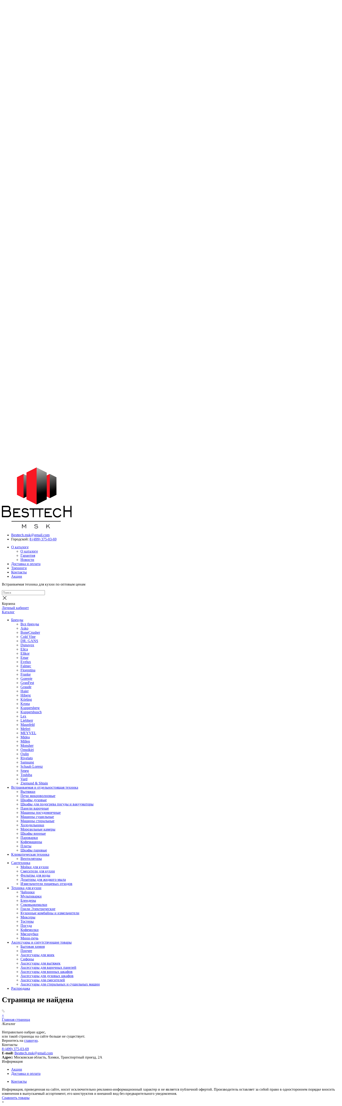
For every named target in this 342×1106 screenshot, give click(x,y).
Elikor (25, 653)
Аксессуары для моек (37, 955)
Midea (25, 737)
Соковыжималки (33, 905)
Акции (16, 576)
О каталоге (20, 547)
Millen (25, 741)
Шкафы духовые (33, 800)
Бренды (17, 620)
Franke (25, 674)
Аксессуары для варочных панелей (48, 967)
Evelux (25, 662)
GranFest (27, 683)
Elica (24, 649)
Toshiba (26, 775)
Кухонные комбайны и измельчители (49, 913)
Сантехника (20, 863)
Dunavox (27, 645)
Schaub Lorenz (31, 766)
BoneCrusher (30, 632)
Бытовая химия (32, 946)
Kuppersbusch (31, 712)
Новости (27, 560)
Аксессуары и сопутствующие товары (41, 942)
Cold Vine (28, 637)
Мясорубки (29, 934)
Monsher (27, 745)
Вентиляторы (31, 859)
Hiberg (25, 695)
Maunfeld (27, 725)
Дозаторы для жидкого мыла (43, 879)
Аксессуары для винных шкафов (46, 972)
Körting (26, 699)
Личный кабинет (15, 608)
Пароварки (29, 838)
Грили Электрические (37, 909)
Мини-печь (29, 938)
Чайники (27, 892)
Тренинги (19, 568)
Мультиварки (31, 896)
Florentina (27, 670)
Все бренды (29, 624)
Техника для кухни (26, 888)
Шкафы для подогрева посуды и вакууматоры (57, 804)
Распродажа (20, 988)
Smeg (24, 771)
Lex (23, 716)
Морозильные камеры (37, 829)
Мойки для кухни (34, 867)
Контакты (19, 572)
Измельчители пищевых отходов (46, 884)
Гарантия (27, 555)
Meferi (25, 729)
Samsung (27, 762)
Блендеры (28, 900)
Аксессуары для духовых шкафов (47, 976)
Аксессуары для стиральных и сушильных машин (60, 984)
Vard (23, 779)
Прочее (26, 951)
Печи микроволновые (37, 796)
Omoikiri (27, 750)
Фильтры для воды (35, 875)
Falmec (25, 666)
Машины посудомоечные (40, 812)
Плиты (25, 846)
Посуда (26, 926)
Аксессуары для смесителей (42, 980)
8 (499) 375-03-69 (43, 539)
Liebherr (26, 720)
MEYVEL (28, 733)
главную (31, 1040)
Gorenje (26, 678)
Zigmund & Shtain (34, 783)
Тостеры (27, 921)
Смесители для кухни (37, 871)
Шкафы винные (33, 833)
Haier (24, 691)
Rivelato (26, 758)
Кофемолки (29, 930)
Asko (24, 628)
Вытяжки (27, 792)
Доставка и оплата (25, 564)
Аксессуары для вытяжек (40, 963)
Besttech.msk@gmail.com (30, 535)
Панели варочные (34, 808)
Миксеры (27, 917)
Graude (25, 687)
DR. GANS (29, 641)
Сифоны (27, 959)
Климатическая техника (30, 854)
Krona (25, 704)
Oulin (24, 754)
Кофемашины (31, 842)
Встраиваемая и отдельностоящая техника (44, 787)
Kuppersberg (30, 708)
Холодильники (32, 825)
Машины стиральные (37, 821)
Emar (24, 658)
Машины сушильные (37, 817)
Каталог (8, 612)
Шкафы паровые (33, 850)
